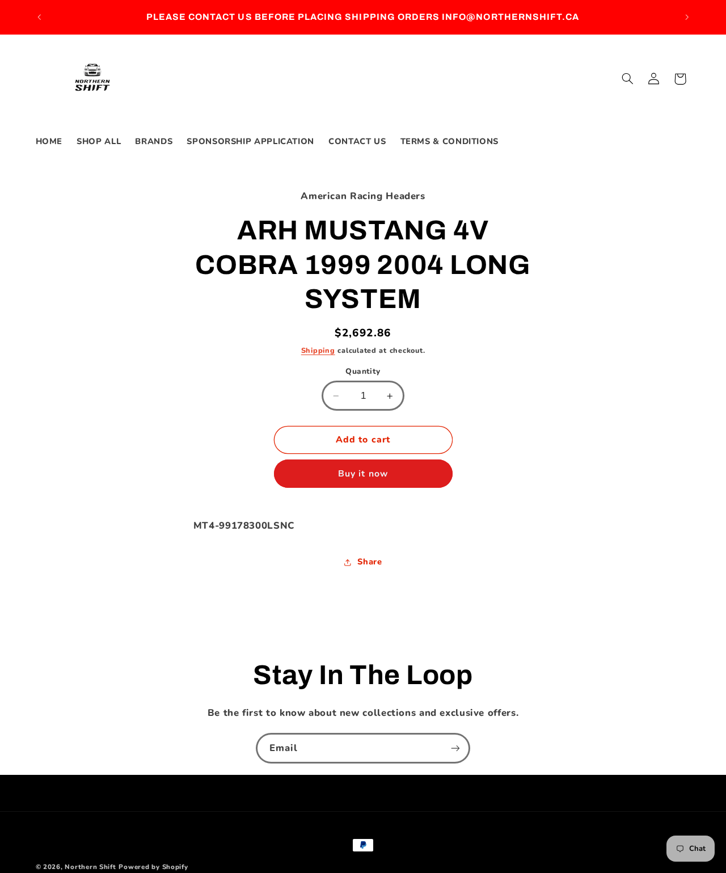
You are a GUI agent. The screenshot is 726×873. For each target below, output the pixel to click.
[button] (627, 79)
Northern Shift (90, 866)
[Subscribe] (455, 748)
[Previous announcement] (39, 17)
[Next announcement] (686, 17)
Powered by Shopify (153, 866)
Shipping (318, 350)
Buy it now (363, 473)
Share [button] (369, 561)
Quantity (362, 371)
